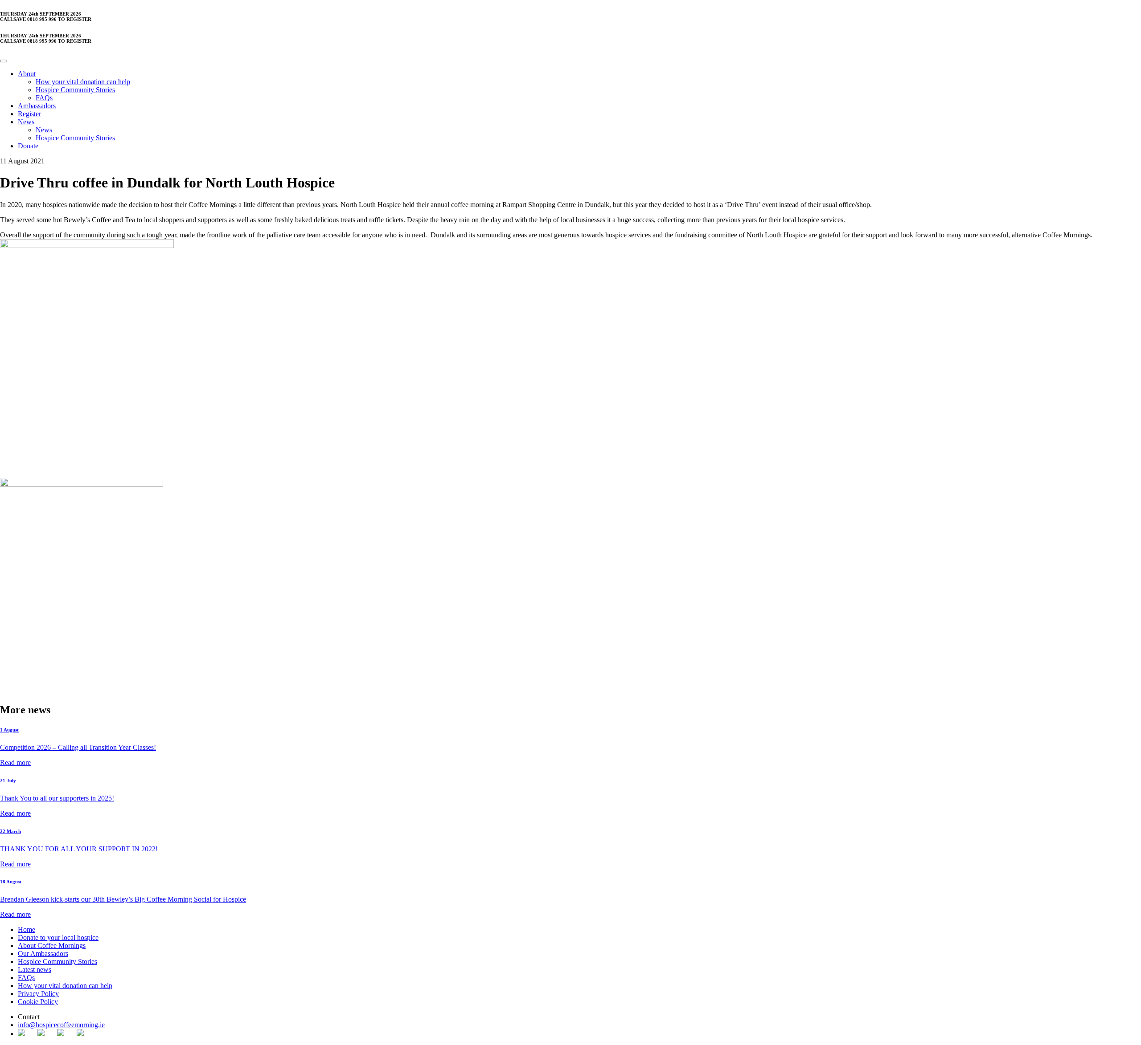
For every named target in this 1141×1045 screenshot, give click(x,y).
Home (26, 929)
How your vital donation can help (83, 81)
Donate (28, 146)
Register (29, 114)
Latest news (34, 969)
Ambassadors (37, 106)
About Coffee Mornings (52, 945)
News (26, 122)
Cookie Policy (38, 1001)
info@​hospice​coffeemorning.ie (61, 1025)
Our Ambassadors (43, 953)
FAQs (44, 98)
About (27, 73)
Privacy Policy (38, 993)
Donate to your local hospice (58, 937)
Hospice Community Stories (75, 90)
